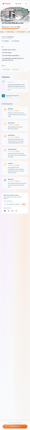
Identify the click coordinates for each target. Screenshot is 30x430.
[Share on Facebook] (4, 210)
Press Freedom (6, 69)
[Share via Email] (16, 210)
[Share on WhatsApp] (12, 210)
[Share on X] (8, 210)
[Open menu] (26, 3)
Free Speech (15, 69)
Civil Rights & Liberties (7, 9)
